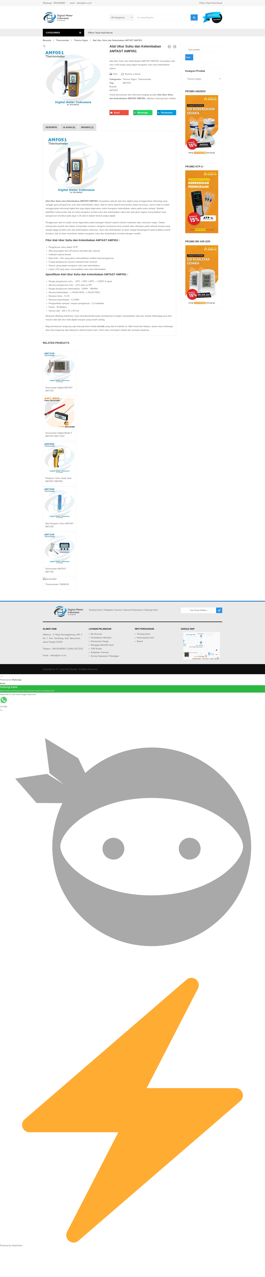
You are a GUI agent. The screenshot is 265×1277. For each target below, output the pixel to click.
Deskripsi (51, 127)
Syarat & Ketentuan (133, 610)
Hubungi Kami (151, 610)
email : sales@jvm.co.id (80, 3)
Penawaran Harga (99, 641)
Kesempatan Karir (145, 637)
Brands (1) (87, 127)
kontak (101, 326)
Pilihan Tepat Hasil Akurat (210, 3)
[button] (44, 46)
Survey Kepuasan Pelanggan (105, 656)
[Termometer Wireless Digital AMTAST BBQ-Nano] (174, 46)
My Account (96, 634)
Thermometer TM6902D (57, 584)
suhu (74, 204)
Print (114, 74)
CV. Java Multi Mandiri (66, 669)
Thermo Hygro (81, 40)
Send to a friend (132, 74)
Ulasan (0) (69, 127)
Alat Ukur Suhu (53, 201)
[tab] (51, 127)
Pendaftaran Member (101, 637)
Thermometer (62, 40)
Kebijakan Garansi (113, 610)
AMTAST (127, 83)
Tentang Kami (95, 610)
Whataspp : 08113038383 (54, 3)
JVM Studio (96, 648)
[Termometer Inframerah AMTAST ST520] (169, 46)
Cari (188, 57)
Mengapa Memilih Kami (102, 645)
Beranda (47, 40)
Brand (140, 641)
